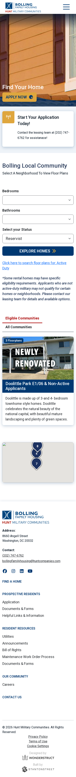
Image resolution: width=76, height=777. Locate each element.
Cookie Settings (38, 746)
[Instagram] (13, 571)
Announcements (15, 643)
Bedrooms (10, 191)
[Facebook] (5, 571)
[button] (37, 446)
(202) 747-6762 (13, 555)
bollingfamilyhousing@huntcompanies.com (31, 561)
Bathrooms (11, 210)
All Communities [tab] (18, 327)
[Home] (23, 7)
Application (10, 602)
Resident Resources (18, 628)
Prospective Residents (21, 594)
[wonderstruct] (38, 757)
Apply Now (16, 97)
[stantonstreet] (38, 769)
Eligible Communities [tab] (22, 318)
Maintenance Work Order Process (28, 657)
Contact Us (12, 697)
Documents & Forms (18, 609)
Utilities (8, 636)
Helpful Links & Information (23, 615)
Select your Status (17, 229)
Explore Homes (34, 251)
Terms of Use (38, 741)
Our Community (15, 676)
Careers (8, 684)
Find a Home (12, 581)
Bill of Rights (11, 650)
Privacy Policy (38, 737)
